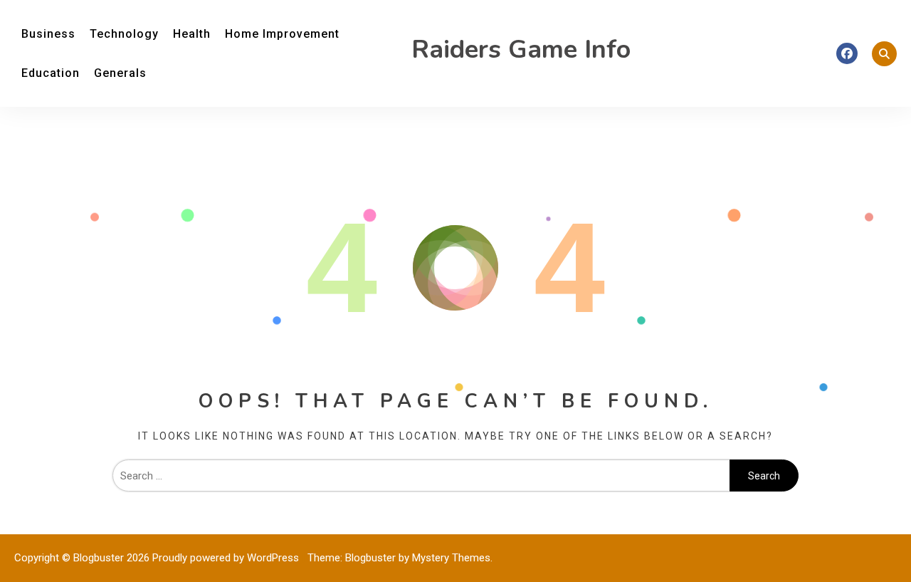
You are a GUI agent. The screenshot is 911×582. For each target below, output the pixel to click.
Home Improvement (282, 34)
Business (48, 34)
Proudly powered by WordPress (227, 557)
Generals (120, 73)
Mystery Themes (451, 557)
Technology (124, 34)
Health (192, 34)
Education (50, 73)
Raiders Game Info (521, 49)
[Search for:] (421, 475)
